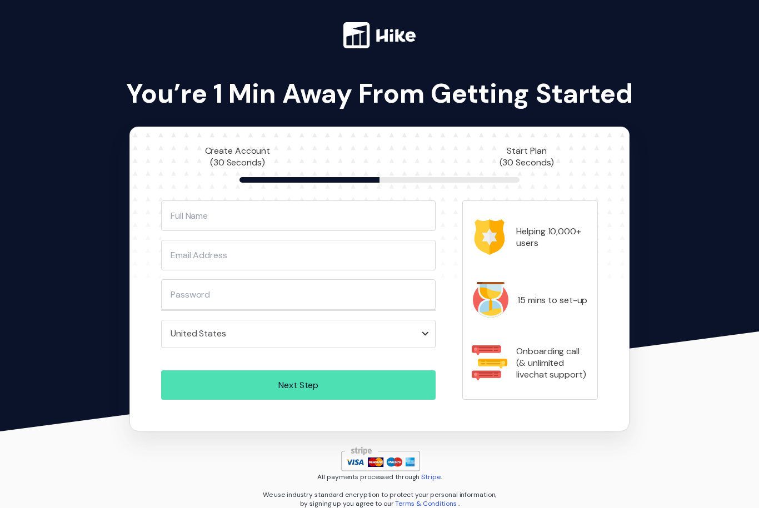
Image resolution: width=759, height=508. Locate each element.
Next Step (298, 385)
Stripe (430, 476)
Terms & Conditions (426, 503)
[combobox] (298, 334)
